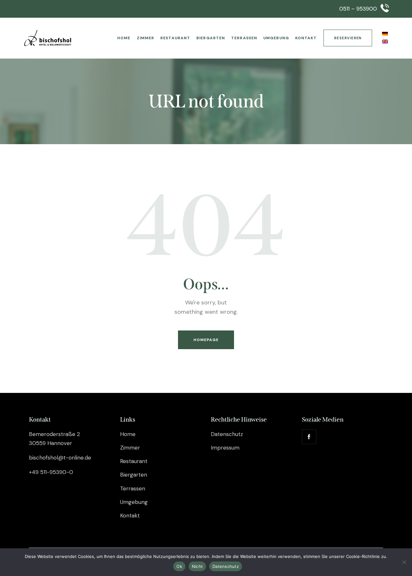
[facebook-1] (309, 437)
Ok (179, 566)
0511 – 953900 (358, 8)
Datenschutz (225, 566)
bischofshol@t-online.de (60, 457)
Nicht (197, 566)
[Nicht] (404, 562)
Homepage (206, 339)
